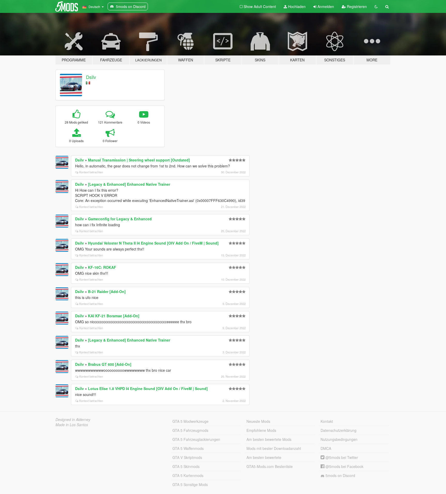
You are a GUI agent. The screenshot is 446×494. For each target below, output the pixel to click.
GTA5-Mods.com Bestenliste (269, 466)
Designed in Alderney (72, 419)
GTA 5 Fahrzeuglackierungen (196, 439)
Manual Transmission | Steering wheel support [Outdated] (139, 160)
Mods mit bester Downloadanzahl (273, 448)
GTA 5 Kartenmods (187, 475)
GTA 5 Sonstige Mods (190, 484)
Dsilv (91, 77)
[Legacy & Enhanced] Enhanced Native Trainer (129, 184)
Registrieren (356, 6)
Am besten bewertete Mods (268, 439)
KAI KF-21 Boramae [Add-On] (113, 315)
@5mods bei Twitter (341, 457)
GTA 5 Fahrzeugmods (190, 430)
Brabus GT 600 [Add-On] (109, 364)
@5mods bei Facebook (343, 466)
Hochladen (296, 6)
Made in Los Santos (71, 424)
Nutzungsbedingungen (339, 439)
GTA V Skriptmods (187, 457)
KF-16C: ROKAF (102, 267)
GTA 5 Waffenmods (188, 448)
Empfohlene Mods (261, 430)
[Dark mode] (376, 6)
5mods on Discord (339, 475)
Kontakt (327, 421)
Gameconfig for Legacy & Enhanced (120, 218)
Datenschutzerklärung (338, 430)
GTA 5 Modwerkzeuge (190, 421)
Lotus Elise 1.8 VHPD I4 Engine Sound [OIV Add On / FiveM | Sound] (148, 388)
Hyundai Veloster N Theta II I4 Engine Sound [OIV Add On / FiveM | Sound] (153, 243)
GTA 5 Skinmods (186, 466)
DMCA (326, 448)
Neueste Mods (258, 421)
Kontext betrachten (91, 172)
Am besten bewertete (263, 457)
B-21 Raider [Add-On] (107, 291)
